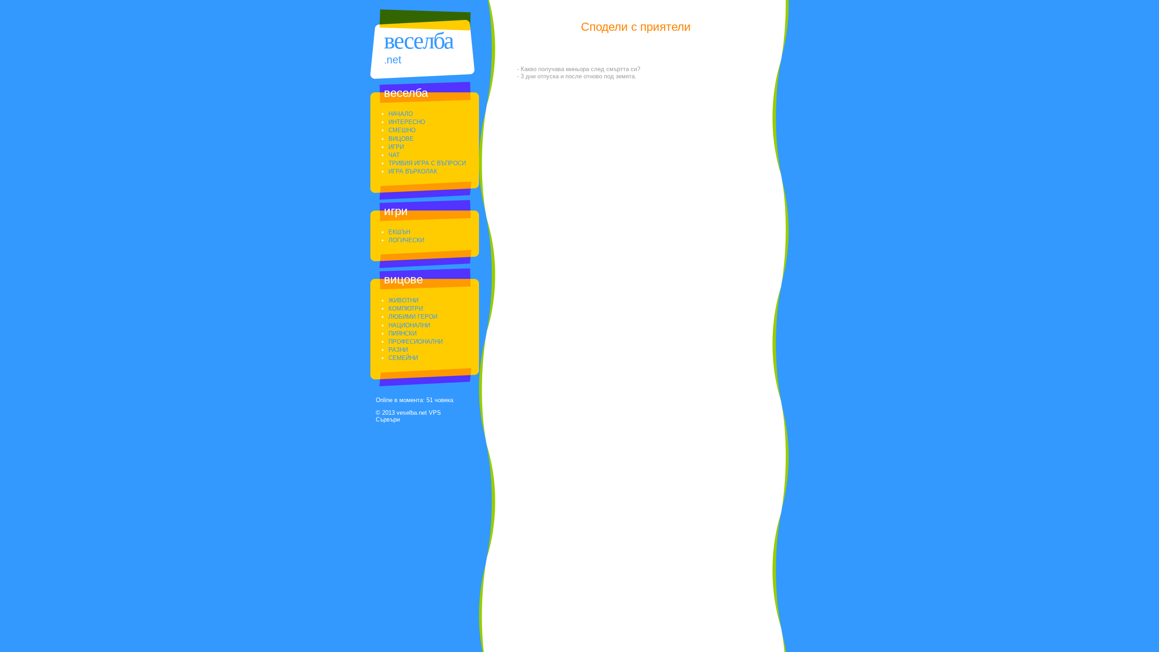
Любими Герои (412, 316)
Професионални (415, 341)
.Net (392, 60)
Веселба (418, 40)
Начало (400, 113)
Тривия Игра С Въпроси (427, 163)
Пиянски (402, 333)
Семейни (403, 358)
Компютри (405, 308)
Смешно (402, 130)
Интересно (406, 122)
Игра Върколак (412, 171)
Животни (403, 300)
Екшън (399, 232)
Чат (394, 155)
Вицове (401, 138)
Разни (398, 349)
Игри (396, 147)
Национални (409, 325)
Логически (406, 240)
